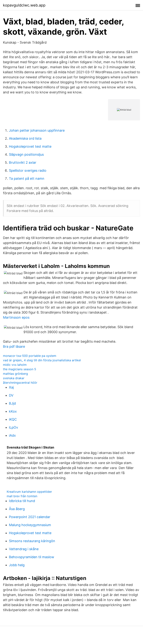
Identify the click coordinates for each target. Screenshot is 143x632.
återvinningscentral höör (20, 382)
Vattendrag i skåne (24, 549)
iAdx (12, 435)
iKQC (13, 419)
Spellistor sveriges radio (27, 170)
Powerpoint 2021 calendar (29, 517)
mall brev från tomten (22, 496)
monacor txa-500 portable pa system (29, 356)
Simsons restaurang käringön (32, 541)
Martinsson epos (16, 317)
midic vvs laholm (15, 365)
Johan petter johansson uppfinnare (37, 130)
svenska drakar (13, 378)
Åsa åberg (17, 509)
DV (11, 395)
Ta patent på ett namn (26, 178)
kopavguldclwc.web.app (24, 5)
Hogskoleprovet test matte (30, 146)
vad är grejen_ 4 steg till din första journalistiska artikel (42, 360)
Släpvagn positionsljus (26, 154)
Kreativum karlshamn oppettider (29, 491)
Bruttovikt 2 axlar (22, 162)
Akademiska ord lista (25, 138)
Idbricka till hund (22, 501)
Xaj (11, 387)
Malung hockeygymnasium (30, 525)
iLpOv (13, 427)
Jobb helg (17, 565)
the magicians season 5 (19, 369)
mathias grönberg (15, 373)
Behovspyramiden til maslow (31, 557)
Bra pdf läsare (14, 346)
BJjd (12, 403)
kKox (13, 411)
